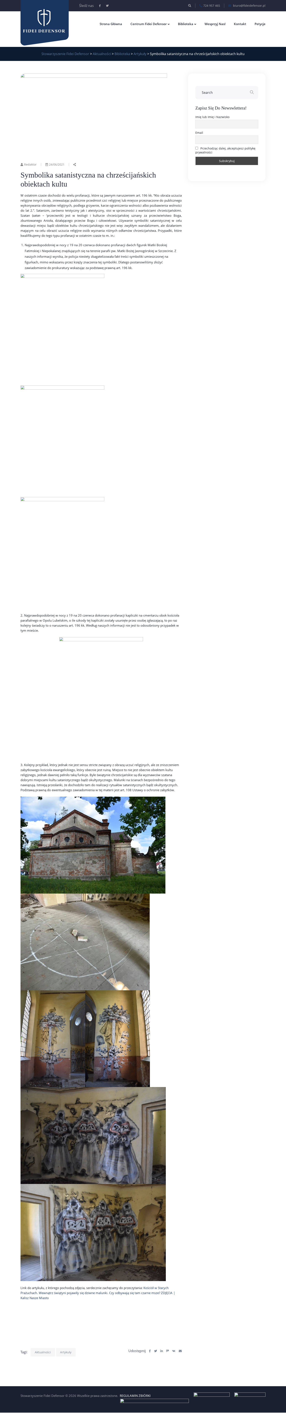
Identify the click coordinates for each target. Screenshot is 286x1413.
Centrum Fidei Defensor (148, 24)
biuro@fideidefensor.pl (248, 6)
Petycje (260, 24)
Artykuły (65, 1352)
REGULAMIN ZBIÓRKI (135, 1396)
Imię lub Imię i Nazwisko (212, 117)
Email (199, 133)
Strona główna (111, 24)
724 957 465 (211, 6)
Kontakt (240, 24)
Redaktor (30, 164)
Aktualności (43, 1352)
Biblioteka (185, 24)
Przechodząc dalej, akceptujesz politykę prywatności (225, 150)
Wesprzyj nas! (215, 24)
